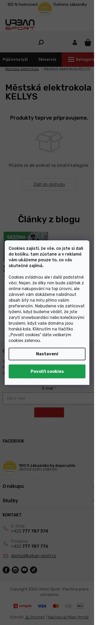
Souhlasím (47, 371)
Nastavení (47, 353)
